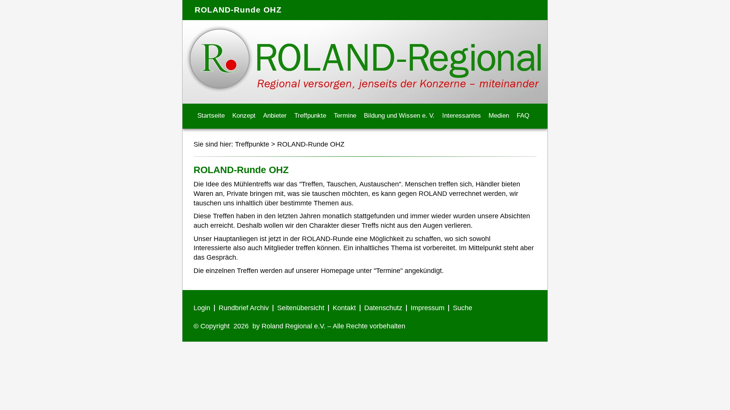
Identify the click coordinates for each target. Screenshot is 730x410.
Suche (462, 308)
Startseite (211, 115)
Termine (345, 115)
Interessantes (461, 115)
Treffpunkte (310, 115)
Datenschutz (383, 308)
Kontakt (344, 308)
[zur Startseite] (365, 101)
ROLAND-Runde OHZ (310, 144)
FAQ (523, 115)
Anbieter (275, 115)
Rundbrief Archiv (244, 308)
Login (202, 308)
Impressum (427, 308)
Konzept (244, 115)
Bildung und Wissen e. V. (399, 115)
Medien (499, 115)
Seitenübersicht (300, 308)
